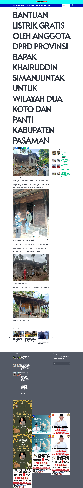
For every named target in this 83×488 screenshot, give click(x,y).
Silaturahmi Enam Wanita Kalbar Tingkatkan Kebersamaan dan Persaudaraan (64, 154)
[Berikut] (52, 337)
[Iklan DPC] (60, 444)
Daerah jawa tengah (59, 358)
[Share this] (16, 148)
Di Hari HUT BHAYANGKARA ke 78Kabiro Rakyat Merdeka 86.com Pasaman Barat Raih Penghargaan (43, 341)
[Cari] (69, 5)
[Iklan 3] (41, 444)
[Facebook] (56, 367)
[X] (58, 367)
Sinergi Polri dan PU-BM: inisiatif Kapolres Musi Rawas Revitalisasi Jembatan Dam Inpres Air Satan (25, 359)
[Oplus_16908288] (41, 2)
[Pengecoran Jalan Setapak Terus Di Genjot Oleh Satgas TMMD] (54, 159)
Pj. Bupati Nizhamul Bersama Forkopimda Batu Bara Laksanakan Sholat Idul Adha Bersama (65, 174)
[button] (30, 345)
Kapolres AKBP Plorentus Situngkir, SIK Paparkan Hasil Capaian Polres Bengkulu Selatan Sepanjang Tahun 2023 (30, 341)
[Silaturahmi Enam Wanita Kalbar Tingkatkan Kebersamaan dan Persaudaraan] (54, 151)
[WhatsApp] (67, 367)
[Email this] (14, 148)
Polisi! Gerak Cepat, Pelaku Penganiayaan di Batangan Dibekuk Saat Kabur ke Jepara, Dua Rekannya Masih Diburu (25, 366)
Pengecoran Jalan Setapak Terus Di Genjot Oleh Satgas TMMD (65, 160)
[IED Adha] (22, 444)
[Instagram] (60, 367)
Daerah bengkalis (64, 356)
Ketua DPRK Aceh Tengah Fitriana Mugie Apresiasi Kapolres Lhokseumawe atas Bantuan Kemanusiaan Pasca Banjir (18, 341)
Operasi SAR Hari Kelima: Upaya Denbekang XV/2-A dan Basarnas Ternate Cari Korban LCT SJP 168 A (65, 167)
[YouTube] (65, 367)
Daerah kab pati (67, 358)
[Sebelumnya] (9, 337)
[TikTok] (63, 367)
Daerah (14, 146)
